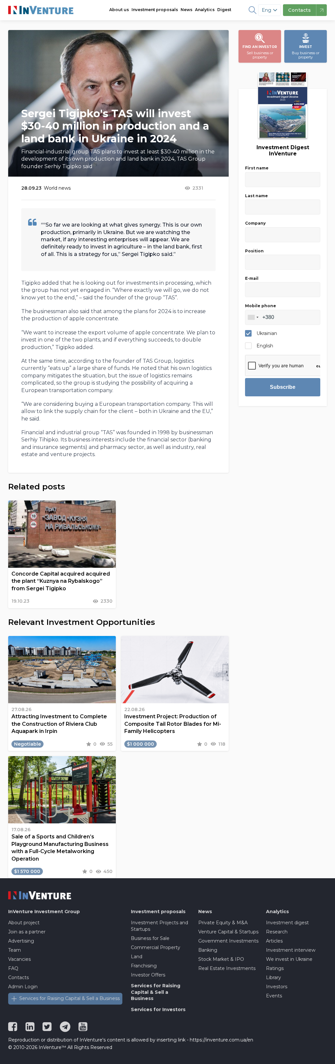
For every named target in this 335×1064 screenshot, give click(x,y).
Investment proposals (155, 9)
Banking (207, 950)
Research (277, 932)
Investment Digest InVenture (282, 150)
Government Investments (228, 941)
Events (274, 996)
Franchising (144, 966)
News (186, 9)
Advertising (21, 941)
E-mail (251, 278)
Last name (256, 195)
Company (255, 223)
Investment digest (287, 923)
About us (119, 9)
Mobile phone (260, 305)
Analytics (205, 9)
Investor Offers (148, 975)
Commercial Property (155, 947)
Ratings (275, 968)
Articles (274, 941)
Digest (224, 9)
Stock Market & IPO (221, 959)
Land (136, 957)
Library (273, 977)
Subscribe (282, 387)
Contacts (18, 977)
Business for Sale (150, 938)
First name (257, 168)
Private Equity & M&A (223, 923)
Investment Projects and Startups (159, 926)
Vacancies (19, 959)
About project (24, 923)
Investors (276, 987)
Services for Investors (158, 1009)
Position (254, 250)
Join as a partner (26, 932)
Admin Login (23, 987)
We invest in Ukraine (289, 959)
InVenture (44, 911)
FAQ (13, 968)
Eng (266, 10)
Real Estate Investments (227, 968)
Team (14, 950)
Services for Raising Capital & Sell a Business (69, 998)
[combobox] (252, 317)
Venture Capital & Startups (228, 932)
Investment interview (290, 950)
